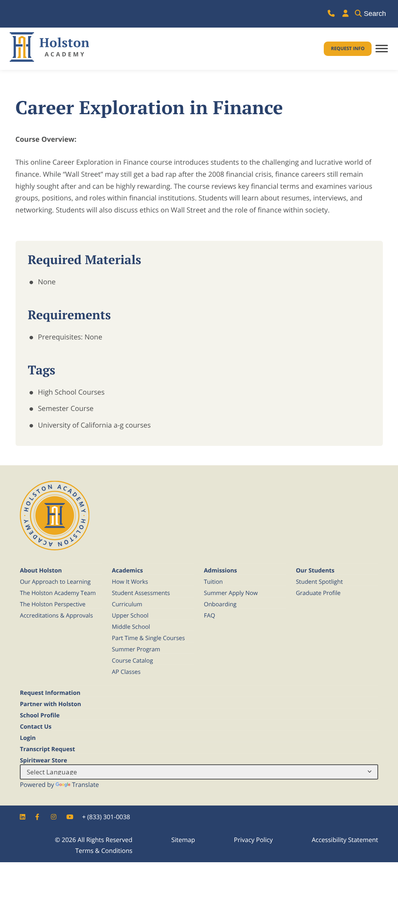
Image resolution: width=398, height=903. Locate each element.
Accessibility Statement (345, 839)
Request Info (348, 48)
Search (375, 13)
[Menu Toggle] (381, 48)
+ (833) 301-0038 (106, 817)
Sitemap (183, 839)
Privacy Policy (253, 839)
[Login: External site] (346, 14)
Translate (85, 784)
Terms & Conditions (104, 850)
